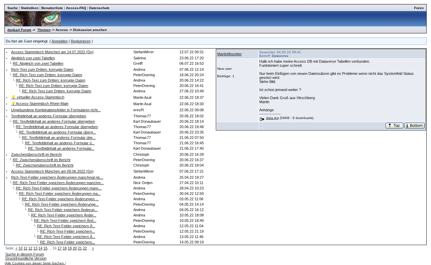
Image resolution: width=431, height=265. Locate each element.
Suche (12, 8)
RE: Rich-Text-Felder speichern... (67, 231)
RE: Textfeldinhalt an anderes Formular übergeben (54, 121)
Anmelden (60, 41)
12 (30, 248)
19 (70, 248)
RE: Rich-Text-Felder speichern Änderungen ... (60, 199)
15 (45, 248)
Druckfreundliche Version (25, 258)
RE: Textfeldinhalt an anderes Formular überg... (57, 132)
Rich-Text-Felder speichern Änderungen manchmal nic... (57, 177)
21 (80, 248)
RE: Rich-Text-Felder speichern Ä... (66, 226)
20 (75, 248)
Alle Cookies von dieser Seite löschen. (35, 263)
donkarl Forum (19, 30)
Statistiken (29, 8)
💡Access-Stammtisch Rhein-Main (39, 103)
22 (85, 248)
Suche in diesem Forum (24, 254)
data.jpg (272, 118)
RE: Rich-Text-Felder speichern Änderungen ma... (60, 194)
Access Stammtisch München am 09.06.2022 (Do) (52, 171)
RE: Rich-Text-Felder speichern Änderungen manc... (59, 188)
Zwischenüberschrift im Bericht (36, 154)
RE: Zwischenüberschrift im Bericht (41, 160)
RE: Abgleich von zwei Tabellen (38, 63)
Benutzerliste (52, 8)
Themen (44, 30)
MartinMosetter (229, 54)
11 (25, 248)
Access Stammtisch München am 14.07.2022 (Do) (52, 52)
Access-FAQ (76, 8)
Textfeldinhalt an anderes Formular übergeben (48, 116)
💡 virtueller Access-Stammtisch (37, 97)
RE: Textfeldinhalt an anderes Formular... (61, 148)
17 (60, 248)
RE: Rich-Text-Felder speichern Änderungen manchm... (58, 183)
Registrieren (81, 41)
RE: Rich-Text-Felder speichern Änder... (63, 215)
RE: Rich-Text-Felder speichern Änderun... (63, 210)
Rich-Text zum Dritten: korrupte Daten (42, 69)
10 (21, 248)
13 (35, 248)
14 (40, 248)
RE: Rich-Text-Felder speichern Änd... (65, 220)
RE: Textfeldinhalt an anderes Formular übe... (59, 138)
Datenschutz (99, 8)
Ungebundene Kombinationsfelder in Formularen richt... (56, 110)
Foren (419, 8)
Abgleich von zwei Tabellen (33, 58)
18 (65, 248)
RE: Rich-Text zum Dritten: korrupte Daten (47, 75)
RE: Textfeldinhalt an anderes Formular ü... (60, 143)
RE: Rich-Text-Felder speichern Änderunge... (62, 204)
